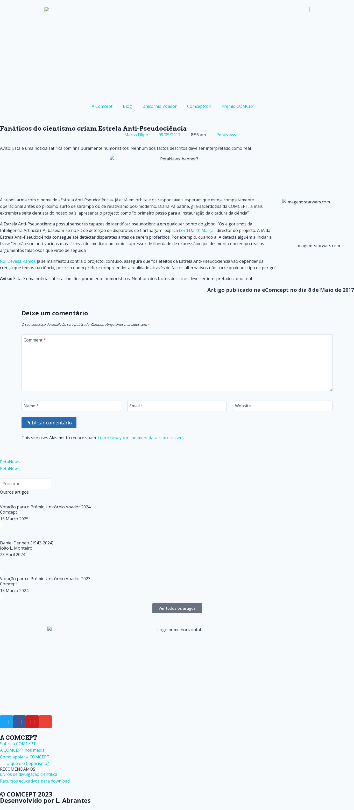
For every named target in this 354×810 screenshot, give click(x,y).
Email (136, 406)
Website (243, 406)
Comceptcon (199, 106)
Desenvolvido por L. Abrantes (45, 800)
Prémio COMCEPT (239, 106)
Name (31, 406)
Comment (35, 340)
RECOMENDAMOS (17, 769)
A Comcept (102, 106)
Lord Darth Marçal (197, 230)
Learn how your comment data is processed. (140, 437)
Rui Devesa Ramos (18, 261)
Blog (127, 106)
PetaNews (226, 135)
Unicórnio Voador (159, 106)
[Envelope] (45, 721)
